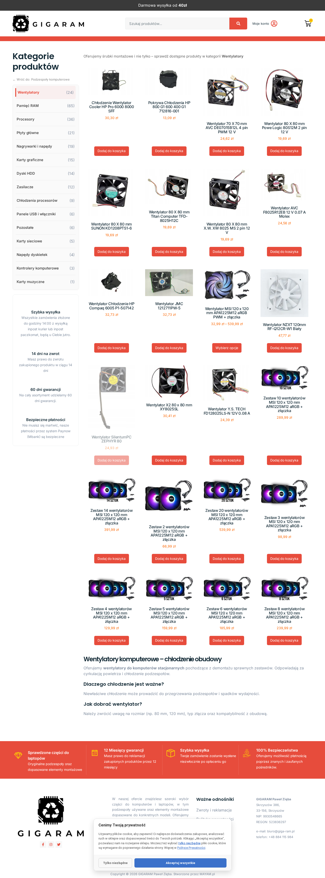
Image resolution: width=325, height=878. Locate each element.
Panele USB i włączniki (36, 214)
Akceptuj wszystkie (180, 863)
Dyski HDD (26, 173)
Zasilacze (25, 187)
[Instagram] (51, 844)
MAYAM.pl (207, 874)
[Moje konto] (274, 24)
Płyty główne (28, 132)
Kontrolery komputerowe (38, 268)
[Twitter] (58, 844)
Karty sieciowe (29, 241)
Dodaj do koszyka (112, 151)
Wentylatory (28, 92)
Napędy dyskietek (32, 254)
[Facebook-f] (43, 844)
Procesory (25, 119)
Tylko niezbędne (115, 863)
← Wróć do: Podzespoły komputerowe (41, 79)
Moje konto (260, 23)
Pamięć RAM (28, 105)
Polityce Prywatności (191, 847)
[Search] (238, 23)
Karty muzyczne (30, 281)
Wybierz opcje (227, 348)
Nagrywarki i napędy (34, 146)
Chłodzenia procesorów (37, 200)
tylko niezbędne (189, 843)
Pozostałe (25, 227)
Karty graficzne (30, 160)
